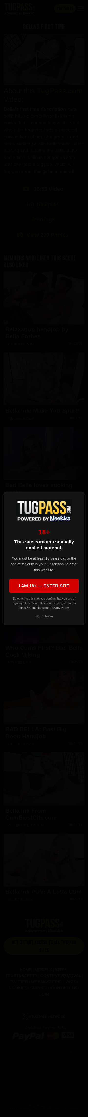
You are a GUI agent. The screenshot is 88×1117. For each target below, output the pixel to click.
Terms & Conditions (31, 608)
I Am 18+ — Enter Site (44, 585)
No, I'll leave (44, 616)
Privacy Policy (60, 608)
